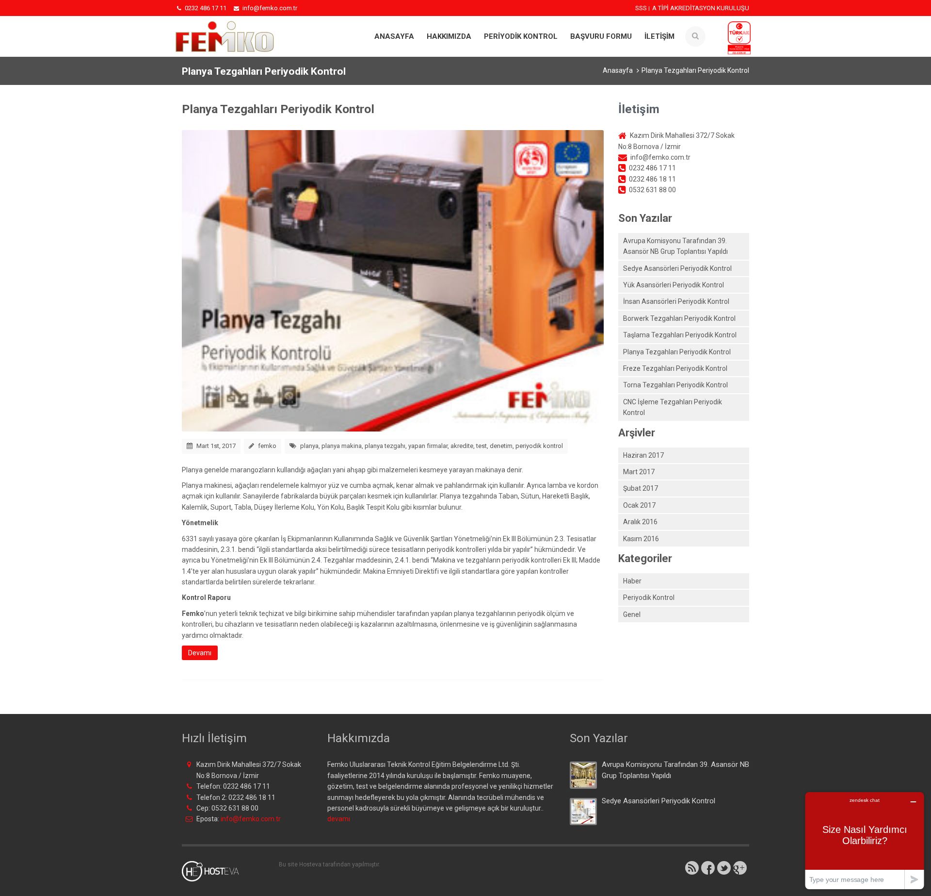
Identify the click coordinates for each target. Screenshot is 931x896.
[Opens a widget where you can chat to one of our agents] (865, 840)
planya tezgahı (385, 445)
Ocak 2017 (639, 505)
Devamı (199, 653)
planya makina (341, 445)
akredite (461, 445)
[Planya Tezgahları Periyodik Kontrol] (393, 280)
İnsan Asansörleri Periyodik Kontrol (676, 301)
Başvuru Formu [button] (601, 36)
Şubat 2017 (640, 488)
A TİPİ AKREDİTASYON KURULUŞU (700, 8)
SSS (641, 8)
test (481, 445)
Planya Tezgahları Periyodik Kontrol (278, 109)
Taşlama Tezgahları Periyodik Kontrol (680, 335)
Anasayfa (394, 36)
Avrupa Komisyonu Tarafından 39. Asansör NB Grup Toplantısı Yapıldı (675, 246)
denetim (501, 445)
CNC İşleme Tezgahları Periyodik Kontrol (672, 407)
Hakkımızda (449, 36)
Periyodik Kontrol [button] (521, 36)
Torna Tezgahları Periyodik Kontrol (675, 385)
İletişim (659, 36)
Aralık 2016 (640, 522)
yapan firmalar (428, 445)
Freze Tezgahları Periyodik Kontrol (675, 368)
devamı (338, 819)
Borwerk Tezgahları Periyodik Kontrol (679, 318)
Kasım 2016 (641, 539)
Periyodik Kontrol (648, 597)
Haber (632, 581)
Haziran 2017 (643, 455)
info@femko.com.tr (251, 819)
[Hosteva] (216, 870)
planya (309, 445)
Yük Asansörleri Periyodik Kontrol (673, 285)
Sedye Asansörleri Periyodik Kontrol (677, 268)
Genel (632, 614)
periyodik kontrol (539, 445)
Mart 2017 (639, 472)
